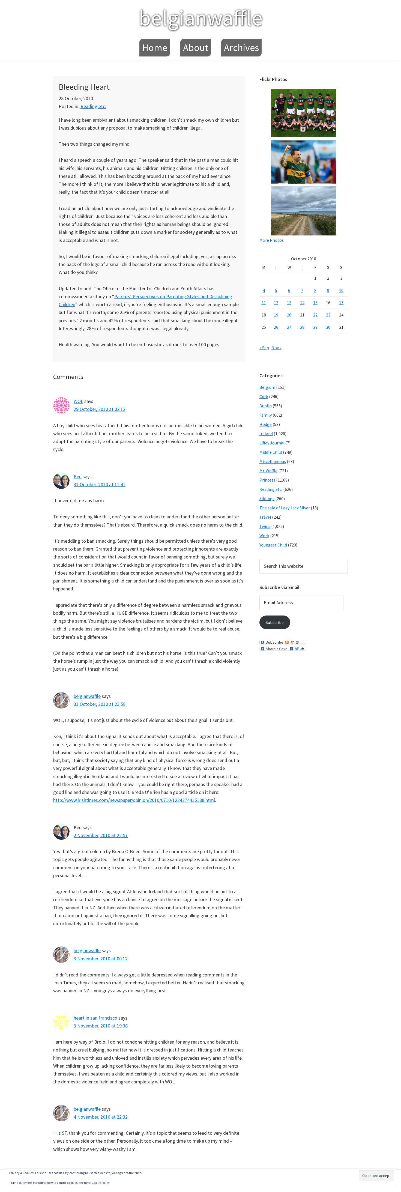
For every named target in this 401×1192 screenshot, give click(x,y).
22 (315, 315)
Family (265, 415)
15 (315, 302)
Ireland (266, 433)
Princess (267, 480)
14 (302, 302)
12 (276, 302)
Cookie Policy (101, 1183)
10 (341, 290)
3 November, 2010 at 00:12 (101, 958)
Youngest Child (273, 545)
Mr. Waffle (268, 470)
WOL (78, 401)
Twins (264, 526)
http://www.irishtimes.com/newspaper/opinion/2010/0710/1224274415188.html (134, 800)
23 (328, 315)
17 (341, 302)
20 (289, 315)
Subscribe (275, 622)
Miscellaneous (272, 461)
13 (289, 302)
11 (264, 302)
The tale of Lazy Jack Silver (284, 507)
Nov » (276, 347)
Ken (78, 476)
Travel (265, 517)
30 (328, 327)
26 (276, 327)
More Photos (271, 240)
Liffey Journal (272, 443)
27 (289, 327)
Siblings (266, 498)
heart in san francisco (95, 1018)
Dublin (265, 405)
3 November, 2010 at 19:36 (101, 1026)
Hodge (265, 424)
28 (302, 327)
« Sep (264, 347)
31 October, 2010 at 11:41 (99, 484)
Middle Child (270, 452)
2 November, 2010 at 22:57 (101, 835)
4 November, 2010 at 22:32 (101, 1117)
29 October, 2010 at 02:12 (99, 409)
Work (264, 535)
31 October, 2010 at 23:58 (99, 704)
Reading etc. (93, 106)
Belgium (267, 387)
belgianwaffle (200, 17)
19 (276, 315)
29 (315, 327)
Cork (263, 396)
